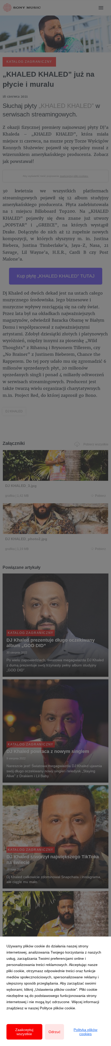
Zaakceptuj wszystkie (24, 1032)
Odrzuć (54, 1032)
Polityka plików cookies (85, 1032)
